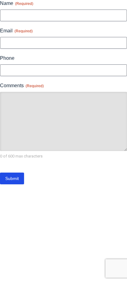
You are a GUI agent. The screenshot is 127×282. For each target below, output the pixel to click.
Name (16, 3)
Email (16, 30)
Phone (7, 58)
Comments (22, 85)
